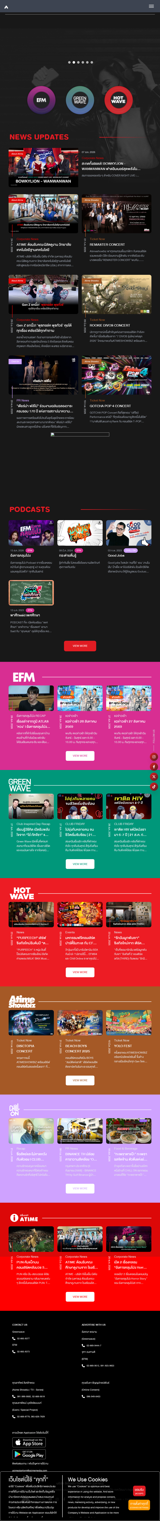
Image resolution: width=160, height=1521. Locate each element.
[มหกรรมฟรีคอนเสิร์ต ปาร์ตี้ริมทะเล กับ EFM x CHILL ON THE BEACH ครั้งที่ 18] (80, 914)
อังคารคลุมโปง (20, 556)
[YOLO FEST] (128, 1023)
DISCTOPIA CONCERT (25, 1048)
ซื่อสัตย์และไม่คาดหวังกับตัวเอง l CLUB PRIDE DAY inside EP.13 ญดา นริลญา (32, 1157)
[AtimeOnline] (6, 6)
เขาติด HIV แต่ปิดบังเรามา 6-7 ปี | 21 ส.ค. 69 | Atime (130, 832)
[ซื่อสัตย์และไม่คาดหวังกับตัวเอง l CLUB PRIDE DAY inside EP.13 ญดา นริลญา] (31, 1131)
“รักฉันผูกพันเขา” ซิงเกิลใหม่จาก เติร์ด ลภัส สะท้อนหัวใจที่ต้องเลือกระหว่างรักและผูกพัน (130, 940)
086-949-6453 (93, 1396)
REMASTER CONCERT (107, 245)
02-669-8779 (23, 1417)
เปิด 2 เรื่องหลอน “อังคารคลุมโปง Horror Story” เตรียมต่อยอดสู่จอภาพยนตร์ (130, 1265)
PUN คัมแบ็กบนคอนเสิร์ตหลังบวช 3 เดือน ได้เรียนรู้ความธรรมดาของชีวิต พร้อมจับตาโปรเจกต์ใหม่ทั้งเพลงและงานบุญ (33, 1265)
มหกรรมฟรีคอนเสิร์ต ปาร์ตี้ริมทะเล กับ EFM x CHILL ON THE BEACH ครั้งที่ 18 (82, 940)
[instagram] (154, 757)
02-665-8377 (23, 1338)
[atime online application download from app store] (45, 1442)
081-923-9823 (107, 1366)
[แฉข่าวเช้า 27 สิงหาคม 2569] (128, 698)
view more (80, 645)
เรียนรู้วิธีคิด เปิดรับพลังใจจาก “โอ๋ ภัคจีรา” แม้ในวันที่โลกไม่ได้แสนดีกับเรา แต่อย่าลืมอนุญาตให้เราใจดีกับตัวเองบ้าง (33, 832)
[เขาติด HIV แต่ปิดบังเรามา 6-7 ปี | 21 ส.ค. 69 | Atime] (128, 806)
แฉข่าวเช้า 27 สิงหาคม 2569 (129, 724)
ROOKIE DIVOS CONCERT (110, 325)
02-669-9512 (93, 1366)
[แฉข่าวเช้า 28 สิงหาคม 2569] (80, 698)
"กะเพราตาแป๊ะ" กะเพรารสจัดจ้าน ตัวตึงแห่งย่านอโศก (131, 1157)
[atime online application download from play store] (45, 1454)
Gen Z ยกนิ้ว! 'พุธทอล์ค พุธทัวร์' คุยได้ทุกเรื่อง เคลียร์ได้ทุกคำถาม (44, 328)
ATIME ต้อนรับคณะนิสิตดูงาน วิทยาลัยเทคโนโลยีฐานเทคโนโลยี (44, 247)
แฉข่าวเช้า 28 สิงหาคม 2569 (81, 724)
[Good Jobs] (128, 533)
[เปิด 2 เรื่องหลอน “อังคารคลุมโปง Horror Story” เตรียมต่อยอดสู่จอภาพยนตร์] (128, 1239)
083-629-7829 (38, 1417)
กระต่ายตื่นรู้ (67, 556)
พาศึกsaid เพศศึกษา (25, 615)
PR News (23, 400)
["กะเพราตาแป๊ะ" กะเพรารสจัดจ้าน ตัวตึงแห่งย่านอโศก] (128, 1131)
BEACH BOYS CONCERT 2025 (77, 1048)
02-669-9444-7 (94, 1345)
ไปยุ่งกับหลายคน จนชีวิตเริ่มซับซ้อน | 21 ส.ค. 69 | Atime (79, 832)
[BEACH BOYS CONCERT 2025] (80, 1023)
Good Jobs (116, 556)
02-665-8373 (23, 1352)
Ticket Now (97, 239)
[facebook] (154, 767)
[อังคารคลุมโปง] (31, 533)
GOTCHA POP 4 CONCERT (110, 406)
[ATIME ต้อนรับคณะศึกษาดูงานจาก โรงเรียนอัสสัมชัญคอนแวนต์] (80, 1239)
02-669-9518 (38, 1396)
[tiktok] (154, 787)
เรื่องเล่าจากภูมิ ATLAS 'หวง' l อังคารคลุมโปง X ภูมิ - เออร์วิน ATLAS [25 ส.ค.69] (33, 724)
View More (80, 755)
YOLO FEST (123, 1046)
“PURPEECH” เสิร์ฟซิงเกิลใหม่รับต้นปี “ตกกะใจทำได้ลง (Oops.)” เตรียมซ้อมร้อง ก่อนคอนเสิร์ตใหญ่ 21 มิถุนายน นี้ (32, 940)
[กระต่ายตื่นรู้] (80, 533)
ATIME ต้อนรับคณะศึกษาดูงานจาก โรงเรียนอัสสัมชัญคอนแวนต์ (82, 1265)
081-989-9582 (24, 1396)
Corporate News (93, 158)
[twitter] (154, 777)
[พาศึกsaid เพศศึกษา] (31, 593)
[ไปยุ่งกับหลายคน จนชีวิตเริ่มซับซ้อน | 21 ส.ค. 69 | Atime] (80, 806)
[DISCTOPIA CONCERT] (31, 1023)
